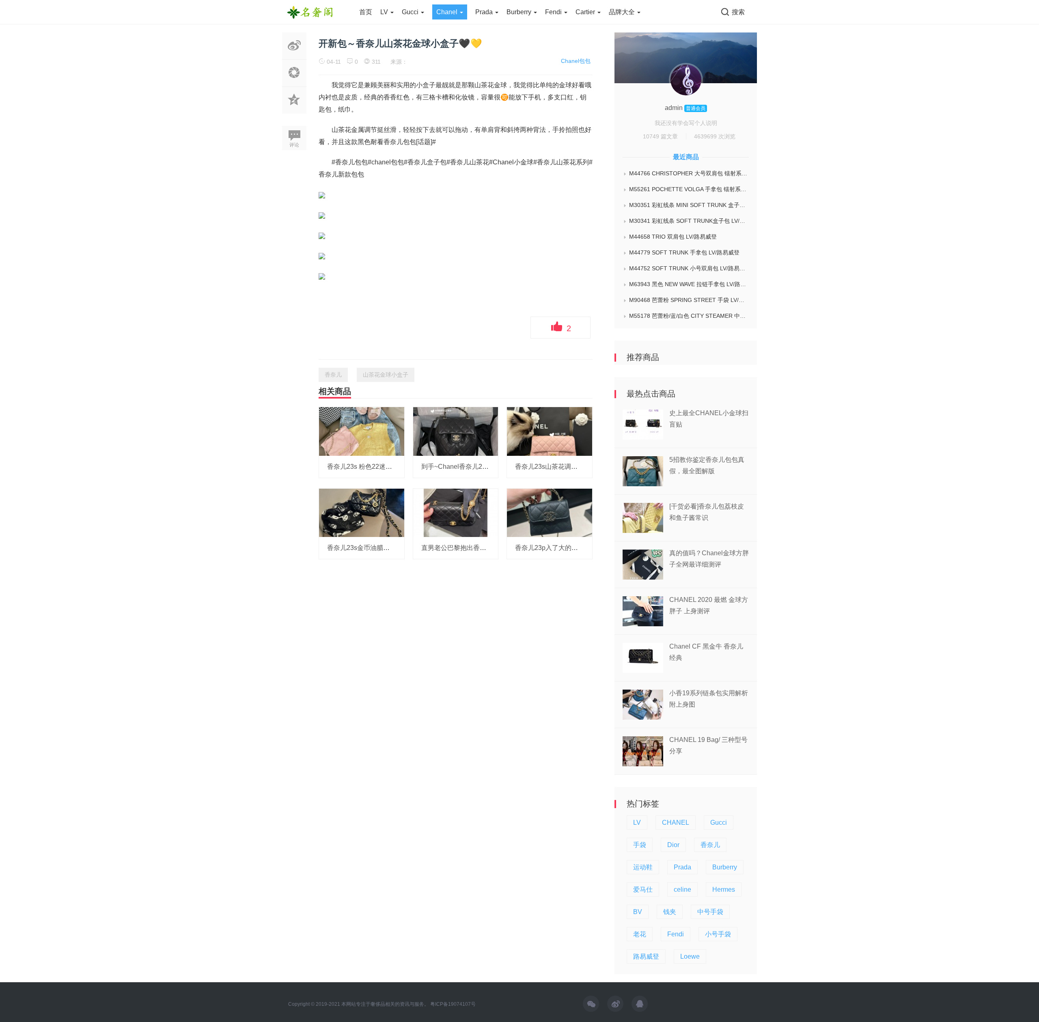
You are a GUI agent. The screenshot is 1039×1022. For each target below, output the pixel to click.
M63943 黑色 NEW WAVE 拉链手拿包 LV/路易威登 (689, 284)
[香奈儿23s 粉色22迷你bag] (361, 431)
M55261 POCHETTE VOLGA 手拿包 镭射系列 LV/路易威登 (689, 189)
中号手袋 (710, 911)
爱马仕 (643, 889)
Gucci (411, 12)
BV (637, 911)
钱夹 (669, 911)
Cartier (586, 12)
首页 (365, 12)
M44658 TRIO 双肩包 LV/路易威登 (673, 236)
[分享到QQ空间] (294, 109)
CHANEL (675, 822)
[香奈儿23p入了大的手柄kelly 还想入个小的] (549, 512)
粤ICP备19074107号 (453, 1004)
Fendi (554, 12)
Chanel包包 (576, 61)
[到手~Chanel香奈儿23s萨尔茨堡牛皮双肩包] (455, 431)
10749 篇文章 (660, 136)
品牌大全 (622, 12)
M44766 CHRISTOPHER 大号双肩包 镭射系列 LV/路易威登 (689, 173)
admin (674, 107)
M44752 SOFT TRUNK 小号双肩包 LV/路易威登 (689, 268)
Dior (673, 844)
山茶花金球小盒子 (385, 374)
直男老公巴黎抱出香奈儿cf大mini (468, 547)
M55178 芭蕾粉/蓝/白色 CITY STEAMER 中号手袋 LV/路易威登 (689, 316)
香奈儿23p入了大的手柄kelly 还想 (563, 547)
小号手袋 (718, 934)
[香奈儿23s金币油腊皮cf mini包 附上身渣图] (361, 512)
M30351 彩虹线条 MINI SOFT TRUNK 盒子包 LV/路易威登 (689, 205)
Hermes (723, 889)
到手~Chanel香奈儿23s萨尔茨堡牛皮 (474, 466)
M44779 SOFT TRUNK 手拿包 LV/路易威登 (684, 252)
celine (682, 889)
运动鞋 (643, 867)
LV (385, 12)
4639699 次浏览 (714, 136)
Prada (484, 12)
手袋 (639, 844)
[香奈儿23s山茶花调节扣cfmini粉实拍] (549, 431)
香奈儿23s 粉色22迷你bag (365, 466)
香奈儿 (333, 374)
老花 (639, 934)
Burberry (520, 12)
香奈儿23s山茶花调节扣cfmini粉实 (564, 466)
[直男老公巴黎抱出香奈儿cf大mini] (455, 512)
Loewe (690, 956)
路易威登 (646, 956)
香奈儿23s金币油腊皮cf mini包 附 (375, 547)
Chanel (447, 12)
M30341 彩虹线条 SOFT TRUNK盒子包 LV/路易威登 (689, 221)
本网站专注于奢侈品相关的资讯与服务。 (385, 1004)
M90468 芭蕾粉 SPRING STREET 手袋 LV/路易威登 (689, 300)
